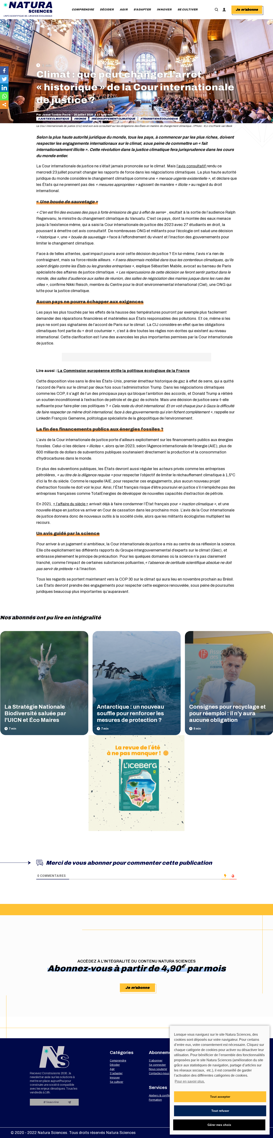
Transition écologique (160, 118)
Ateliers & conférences (163, 1095)
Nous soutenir (158, 1069)
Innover (115, 1077)
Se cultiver (116, 1082)
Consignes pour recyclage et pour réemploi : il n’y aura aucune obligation (227, 713)
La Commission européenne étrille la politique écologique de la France (124, 371)
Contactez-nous (159, 1073)
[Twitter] (4, 79)
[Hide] (1, 113)
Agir (112, 1069)
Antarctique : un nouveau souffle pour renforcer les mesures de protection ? (130, 713)
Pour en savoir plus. (190, 1081)
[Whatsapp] (4, 96)
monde (81, 118)
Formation (155, 1100)
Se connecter (157, 1065)
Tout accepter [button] (220, 1096)
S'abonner (156, 1060)
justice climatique (54, 118)
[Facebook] (4, 70)
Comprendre (118, 1060)
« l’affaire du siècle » (70, 504)
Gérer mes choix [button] (219, 1124)
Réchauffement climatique (114, 118)
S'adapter (116, 1073)
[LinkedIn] (4, 87)
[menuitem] (83, 9)
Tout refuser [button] (220, 1110)
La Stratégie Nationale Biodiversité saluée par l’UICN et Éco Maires (35, 713)
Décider (115, 1065)
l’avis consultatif (192, 166)
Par (53, 114)
